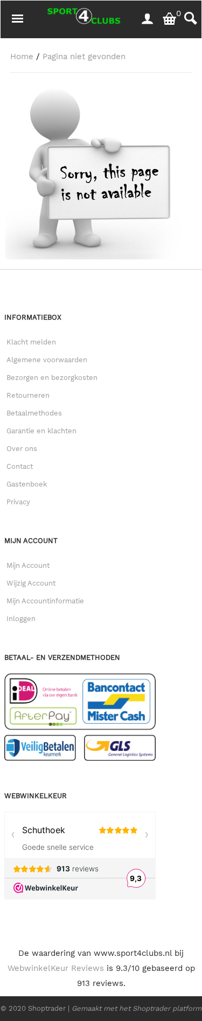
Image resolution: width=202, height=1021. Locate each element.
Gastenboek (26, 484)
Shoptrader (48, 1008)
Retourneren (28, 395)
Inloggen (21, 619)
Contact (19, 466)
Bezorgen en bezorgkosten (51, 378)
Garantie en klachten (41, 431)
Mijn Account (28, 565)
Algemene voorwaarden (46, 360)
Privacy (18, 502)
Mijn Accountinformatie (45, 601)
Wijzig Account (30, 583)
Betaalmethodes (34, 413)
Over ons (21, 449)
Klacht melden (31, 342)
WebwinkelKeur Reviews (56, 968)
